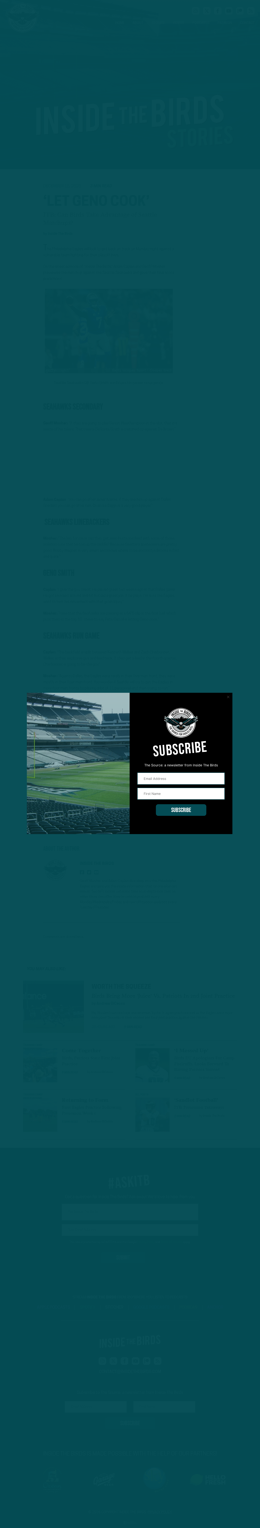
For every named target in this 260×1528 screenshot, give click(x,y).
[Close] (228, 697)
